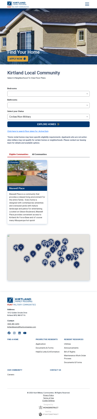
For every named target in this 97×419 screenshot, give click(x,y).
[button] (69, 258)
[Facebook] (9, 333)
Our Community (14, 370)
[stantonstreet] (48, 414)
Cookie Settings (48, 401)
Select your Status (15, 111)
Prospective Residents (46, 339)
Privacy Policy (48, 395)
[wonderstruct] (48, 407)
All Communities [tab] (39, 154)
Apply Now (15, 58)
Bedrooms (12, 88)
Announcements (71, 348)
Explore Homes (46, 124)
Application (41, 344)
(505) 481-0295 (13, 324)
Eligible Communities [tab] (18, 154)
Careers (10, 374)
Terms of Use (48, 398)
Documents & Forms (44, 348)
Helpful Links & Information (48, 352)
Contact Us (55, 370)
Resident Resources (73, 339)
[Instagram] (14, 333)
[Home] (18, 4)
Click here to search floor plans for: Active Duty (27, 131)
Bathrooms (12, 100)
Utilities (67, 344)
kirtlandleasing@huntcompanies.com (21, 327)
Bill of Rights (69, 352)
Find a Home (12, 339)
